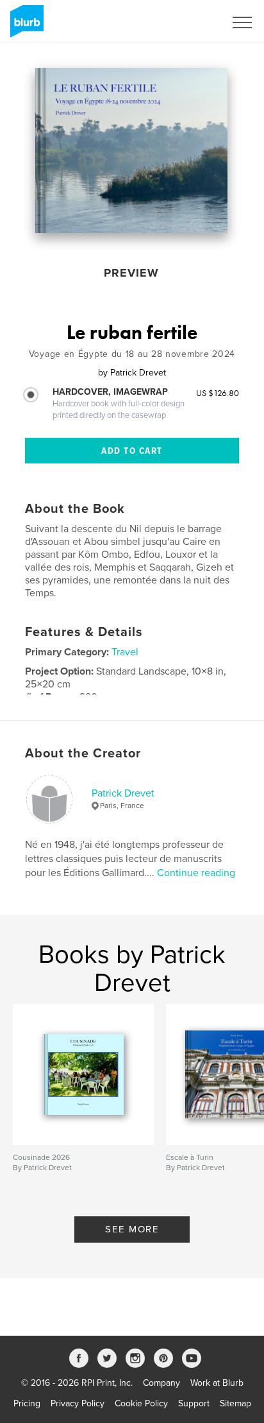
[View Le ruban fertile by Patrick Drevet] (131, 150)
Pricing (26, 1403)
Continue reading (196, 873)
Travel (124, 652)
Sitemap (235, 1403)
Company (161, 1382)
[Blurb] (24, 26)
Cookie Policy (141, 1403)
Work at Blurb (216, 1382)
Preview (131, 273)
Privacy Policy (77, 1403)
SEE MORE (132, 1229)
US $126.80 (217, 393)
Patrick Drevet (123, 793)
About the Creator (83, 753)
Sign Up (192, 22)
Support (194, 1403)
